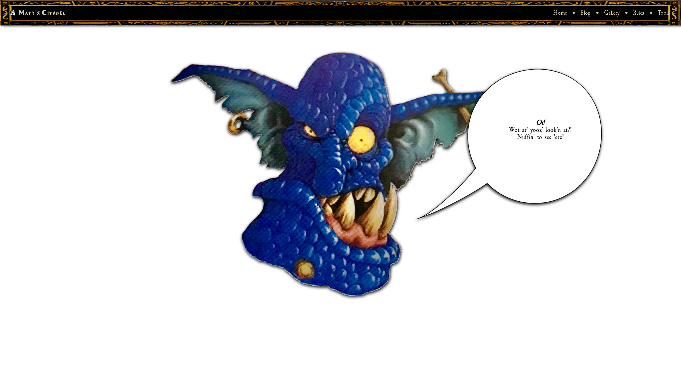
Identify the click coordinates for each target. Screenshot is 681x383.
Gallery (612, 12)
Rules (638, 12)
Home (560, 12)
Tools (664, 12)
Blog (585, 12)
